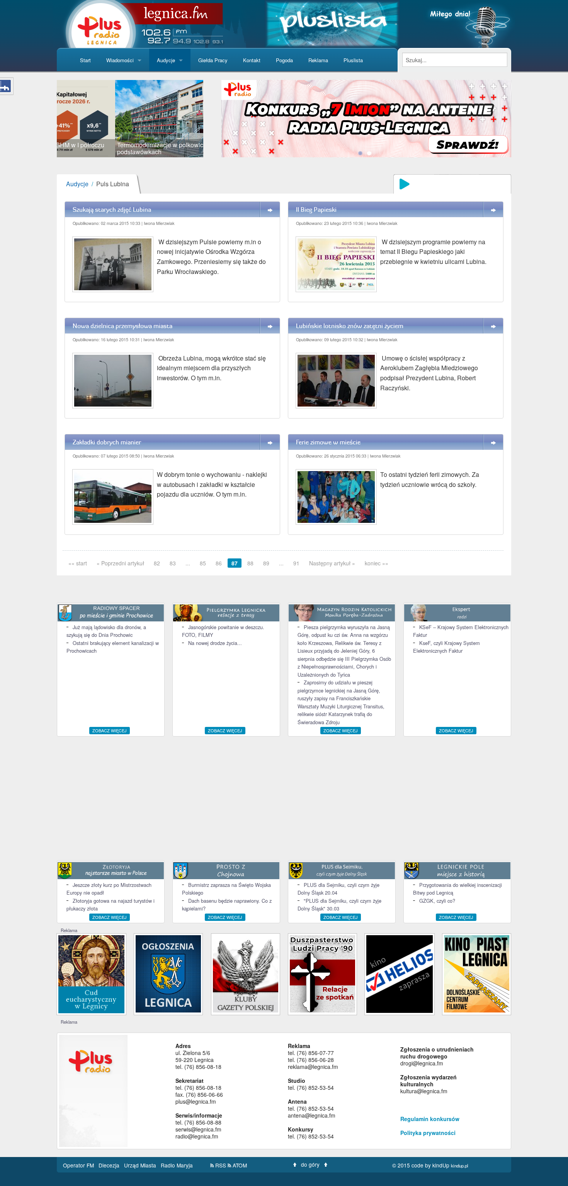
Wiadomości (120, 60)
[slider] (130, 118)
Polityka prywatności (428, 1133)
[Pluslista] (332, 23)
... (187, 563)
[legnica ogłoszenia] (168, 972)
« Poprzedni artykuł (120, 563)
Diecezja (110, 1165)
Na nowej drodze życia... (215, 643)
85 (203, 563)
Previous (45, 118)
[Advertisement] (284, 798)
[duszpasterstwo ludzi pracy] (322, 972)
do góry (310, 1164)
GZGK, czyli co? (437, 900)
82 (157, 563)
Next (215, 118)
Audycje (166, 60)
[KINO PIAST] (476, 972)
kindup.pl (459, 1165)
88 (250, 563)
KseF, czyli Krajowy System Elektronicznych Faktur (446, 646)
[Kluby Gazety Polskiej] (245, 972)
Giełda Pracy (213, 60)
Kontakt (251, 60)
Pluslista (353, 60)
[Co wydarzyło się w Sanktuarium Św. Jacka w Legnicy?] (91, 973)
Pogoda (284, 60)
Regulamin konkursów (429, 1119)
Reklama (318, 60)
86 (219, 563)
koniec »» (376, 563)
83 (173, 563)
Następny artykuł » (332, 563)
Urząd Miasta (141, 1165)
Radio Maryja (177, 1165)
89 (266, 563)
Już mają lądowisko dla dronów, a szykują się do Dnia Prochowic (106, 630)
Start (85, 60)
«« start (77, 563)
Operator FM (79, 1165)
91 (296, 563)
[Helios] (399, 972)
